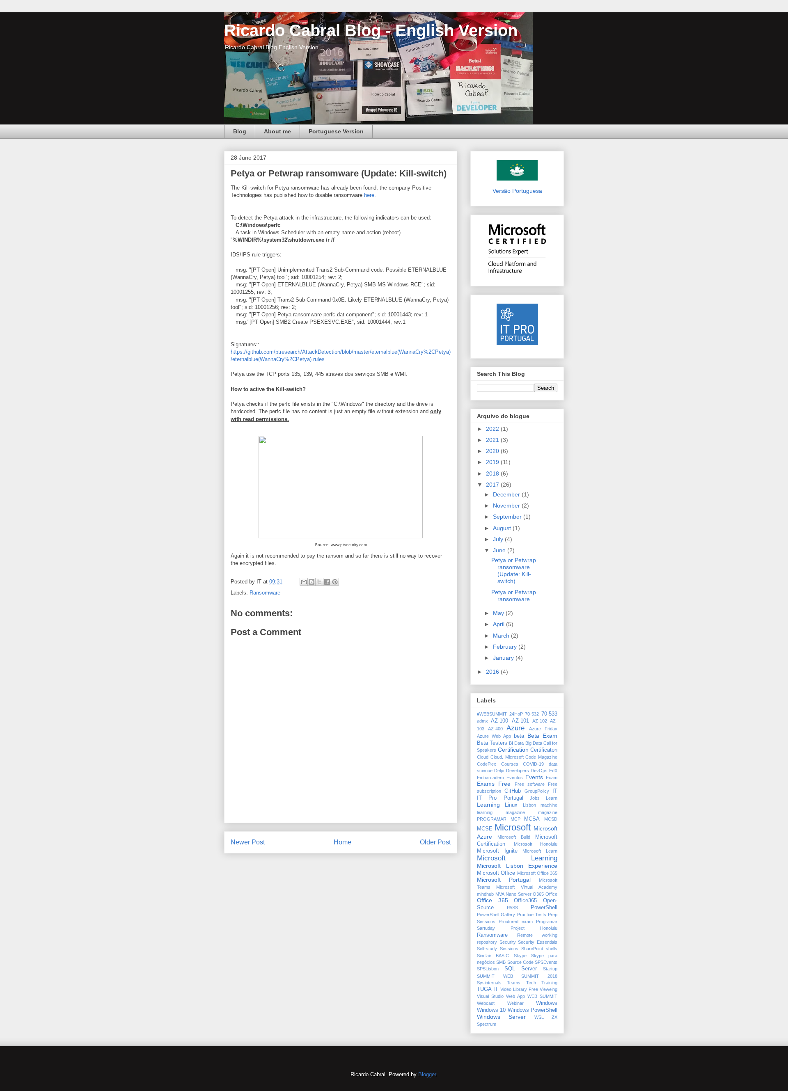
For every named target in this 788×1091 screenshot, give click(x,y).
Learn (551, 798)
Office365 (525, 900)
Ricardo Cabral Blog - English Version (371, 30)
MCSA (532, 819)
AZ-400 (495, 728)
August (503, 528)
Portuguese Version (336, 131)
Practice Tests (531, 914)
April (499, 624)
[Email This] (304, 582)
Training (549, 982)
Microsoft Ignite (497, 851)
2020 (493, 451)
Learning (488, 804)
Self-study (487, 948)
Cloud (482, 757)
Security (507, 942)
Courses (509, 764)
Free (504, 783)
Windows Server (501, 1016)
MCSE (484, 829)
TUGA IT (487, 989)
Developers (517, 770)
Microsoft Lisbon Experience (517, 865)
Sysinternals (489, 982)
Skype (520, 955)
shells (551, 948)
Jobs (535, 798)
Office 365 (492, 900)
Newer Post (248, 842)
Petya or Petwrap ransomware (513, 595)
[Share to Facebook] (327, 582)
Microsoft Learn (539, 851)
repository (487, 942)
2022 (493, 428)
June (500, 550)
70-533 (549, 714)
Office (551, 894)
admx (482, 720)
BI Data (516, 743)
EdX (553, 770)
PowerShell (544, 907)
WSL (539, 1017)
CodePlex (486, 764)
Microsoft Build (513, 837)
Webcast (486, 1003)
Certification (513, 749)
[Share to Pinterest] (335, 582)
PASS (512, 907)
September (508, 516)
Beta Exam (542, 735)
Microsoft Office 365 (537, 873)
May (499, 613)
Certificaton (543, 750)
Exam (551, 777)
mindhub (485, 894)
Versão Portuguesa (517, 191)
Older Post (435, 842)
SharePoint (532, 948)
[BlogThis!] (311, 582)
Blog (239, 131)
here (369, 195)
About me (277, 131)
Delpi (499, 770)
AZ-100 (499, 721)
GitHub (512, 791)
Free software (530, 784)
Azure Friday (543, 728)
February (505, 646)
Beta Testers (492, 743)
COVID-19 (533, 764)
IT (554, 791)
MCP (515, 819)
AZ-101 (520, 721)
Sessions (509, 948)
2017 (493, 484)
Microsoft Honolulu (536, 844)
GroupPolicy (537, 791)
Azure (515, 728)
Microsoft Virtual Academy (526, 887)
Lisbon (529, 805)
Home (342, 842)
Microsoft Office (496, 873)
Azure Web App (494, 736)
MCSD (550, 819)
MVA (499, 894)
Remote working (537, 935)
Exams (486, 783)
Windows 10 (491, 1010)
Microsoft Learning (517, 858)
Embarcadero (490, 777)
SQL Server (520, 969)
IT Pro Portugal (500, 798)
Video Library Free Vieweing (528, 989)
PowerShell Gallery (496, 914)
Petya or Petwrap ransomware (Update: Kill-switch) (513, 570)
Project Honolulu (534, 928)
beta (519, 736)
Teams (513, 982)
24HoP (516, 713)
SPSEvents (546, 962)
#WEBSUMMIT (492, 713)
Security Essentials (537, 942)
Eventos (514, 777)
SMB (501, 962)
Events (534, 777)
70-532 (532, 713)
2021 (493, 440)
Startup (550, 968)
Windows (546, 1003)
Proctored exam (516, 921)
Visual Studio (490, 996)
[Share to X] (319, 582)
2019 (493, 462)
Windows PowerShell (532, 1010)
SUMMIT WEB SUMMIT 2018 (517, 976)
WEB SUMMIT (542, 996)
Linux (511, 805)
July (499, 539)
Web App (515, 996)
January (504, 657)
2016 (493, 671)
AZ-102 (539, 720)
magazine (515, 812)
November (507, 505)
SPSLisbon (488, 968)
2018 (493, 473)
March (502, 635)
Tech (531, 982)
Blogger (427, 1074)
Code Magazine (541, 757)
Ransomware (265, 593)
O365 (538, 894)
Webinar (515, 1003)
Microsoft (513, 827)
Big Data (533, 743)
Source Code (520, 962)
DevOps (539, 770)
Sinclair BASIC (493, 955)
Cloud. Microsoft (507, 757)
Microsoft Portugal (504, 879)
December (507, 494)
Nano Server (518, 894)
